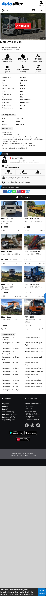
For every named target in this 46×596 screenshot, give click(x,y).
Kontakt (5, 406)
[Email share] (23, 191)
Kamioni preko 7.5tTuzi (9, 383)
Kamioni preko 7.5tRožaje (10, 380)
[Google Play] (16, 433)
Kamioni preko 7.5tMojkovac (31, 363)
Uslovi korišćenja (8, 411)
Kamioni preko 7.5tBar (32, 337)
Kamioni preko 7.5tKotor (10, 362)
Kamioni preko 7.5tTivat (33, 380)
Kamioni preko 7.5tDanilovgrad (8, 352)
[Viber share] (19, 191)
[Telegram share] (27, 191)
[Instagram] (32, 425)
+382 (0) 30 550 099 (33, 416)
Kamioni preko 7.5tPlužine (10, 374)
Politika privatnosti (9, 414)
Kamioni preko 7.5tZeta (10, 386)
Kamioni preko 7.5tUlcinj (33, 383)
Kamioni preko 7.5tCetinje (34, 348)
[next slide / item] (44, 26)
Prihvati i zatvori (42, 592)
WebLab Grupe (29, 453)
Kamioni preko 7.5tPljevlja (34, 371)
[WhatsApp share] (14, 191)
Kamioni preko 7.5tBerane (11, 342)
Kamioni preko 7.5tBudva (10, 348)
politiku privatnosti (26, 594)
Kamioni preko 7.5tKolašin (34, 357)
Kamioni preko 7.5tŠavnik (34, 386)
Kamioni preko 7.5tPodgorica (31, 375)
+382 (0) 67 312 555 (33, 414)
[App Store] (30, 433)
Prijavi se (5, 403)
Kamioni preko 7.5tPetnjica (34, 368)
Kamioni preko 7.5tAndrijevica (8, 338)
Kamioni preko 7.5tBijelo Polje (33, 343)
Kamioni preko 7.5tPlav (9, 371)
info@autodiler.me (32, 419)
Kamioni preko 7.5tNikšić (10, 368)
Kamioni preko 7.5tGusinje (34, 351)
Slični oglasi (24, 197)
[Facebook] (27, 425)
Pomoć (5, 409)
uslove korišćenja (13, 594)
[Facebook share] (5, 191)
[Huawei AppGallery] (23, 439)
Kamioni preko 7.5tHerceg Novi (10, 358)
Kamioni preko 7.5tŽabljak (10, 390)
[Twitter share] (9, 191)
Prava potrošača (8, 417)
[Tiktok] (38, 425)
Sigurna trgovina (8, 419)
